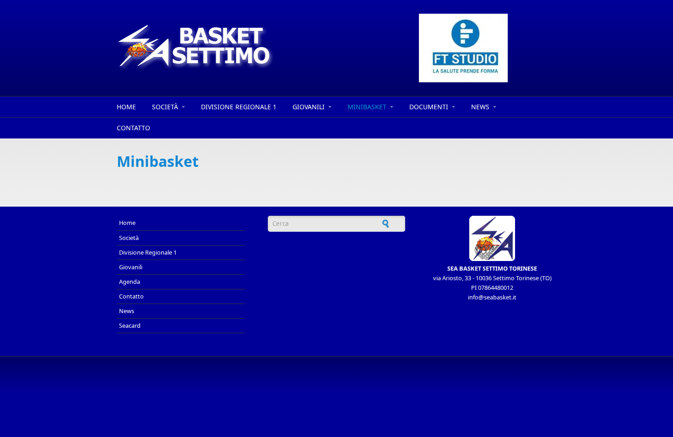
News (480, 106)
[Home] (254, 47)
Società (165, 106)
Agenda (129, 281)
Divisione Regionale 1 (239, 106)
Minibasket (366, 106)
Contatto (133, 127)
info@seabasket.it (492, 297)
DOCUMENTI (428, 106)
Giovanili (309, 106)
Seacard (130, 325)
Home (126, 106)
